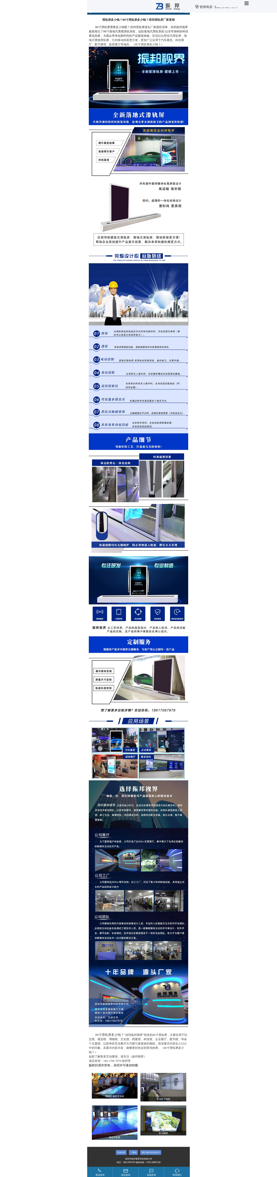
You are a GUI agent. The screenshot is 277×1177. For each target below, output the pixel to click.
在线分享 (121, 1152)
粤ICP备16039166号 (151, 1152)
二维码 (133, 1152)
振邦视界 (138, 1056)
